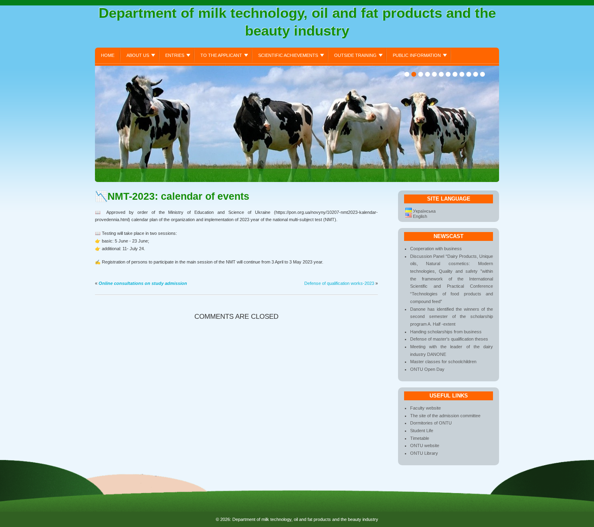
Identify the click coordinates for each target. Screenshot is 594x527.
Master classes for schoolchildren (443, 361)
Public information (417, 55)
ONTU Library (424, 453)
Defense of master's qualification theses (449, 339)
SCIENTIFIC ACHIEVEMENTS (288, 55)
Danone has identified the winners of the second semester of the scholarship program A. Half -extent (451, 316)
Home (107, 55)
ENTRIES (174, 55)
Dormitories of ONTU (431, 422)
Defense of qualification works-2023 (339, 283)
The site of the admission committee (445, 415)
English (420, 216)
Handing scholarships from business (446, 331)
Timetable (419, 438)
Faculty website (425, 408)
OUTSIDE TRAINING (355, 55)
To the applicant (221, 55)
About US (137, 55)
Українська (424, 211)
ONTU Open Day (427, 369)
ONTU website (424, 445)
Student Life (421, 430)
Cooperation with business (436, 248)
